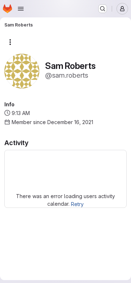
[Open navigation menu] (21, 9)
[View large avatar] (21, 70)
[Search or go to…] (102, 8)
